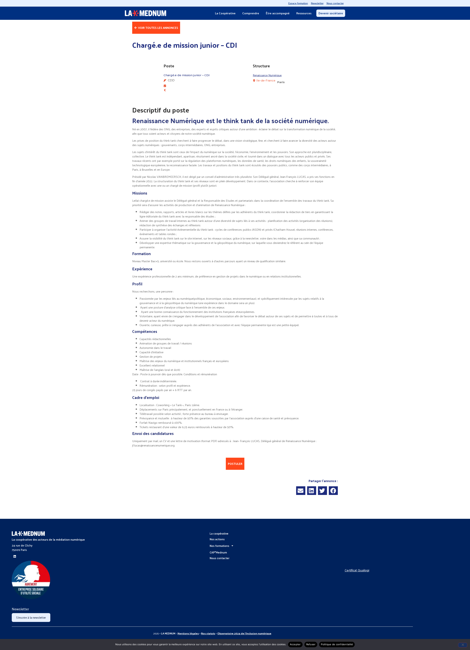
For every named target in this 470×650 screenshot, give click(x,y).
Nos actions (217, 539)
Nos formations (219, 545)
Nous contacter (335, 3)
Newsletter (317, 3)
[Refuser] (462, 645)
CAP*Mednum (218, 552)
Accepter (295, 644)
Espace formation (298, 3)
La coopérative (219, 533)
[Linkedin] (15, 556)
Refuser (311, 644)
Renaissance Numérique (267, 75)
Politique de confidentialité (337, 644)
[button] (300, 490)
